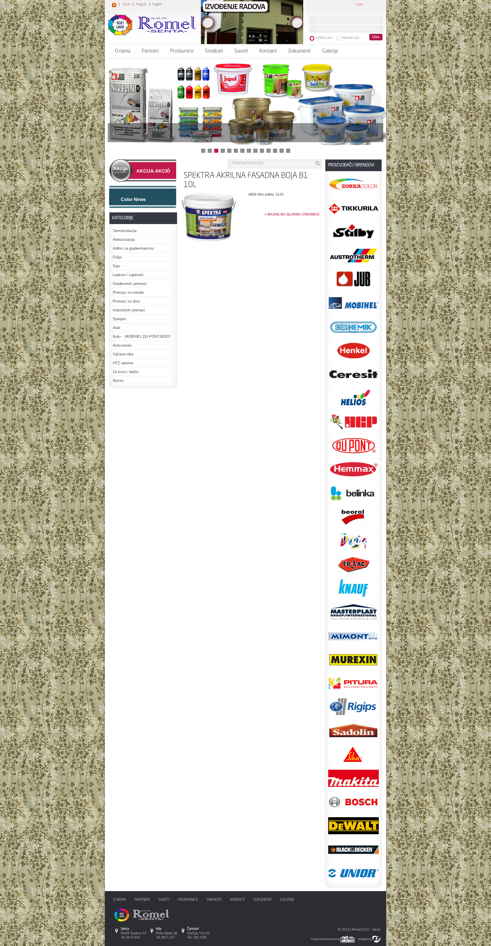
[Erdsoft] (377, 939)
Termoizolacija (124, 231)
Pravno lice (350, 38)
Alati (116, 328)
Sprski (126, 4)
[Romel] (152, 25)
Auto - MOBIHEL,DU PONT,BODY (142, 336)
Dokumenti (299, 51)
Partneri (150, 51)
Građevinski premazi (130, 283)
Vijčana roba (123, 354)
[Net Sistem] (348, 939)
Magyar (141, 4)
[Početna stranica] (114, 5)
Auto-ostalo (122, 345)
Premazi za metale (128, 292)
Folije (117, 257)
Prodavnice (182, 51)
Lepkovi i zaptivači (128, 275)
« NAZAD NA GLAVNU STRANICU (292, 214)
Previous (120, 102)
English (157, 4)
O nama (122, 51)
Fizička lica (324, 38)
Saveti (241, 51)
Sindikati (214, 51)
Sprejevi (119, 319)
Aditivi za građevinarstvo (133, 248)
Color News (133, 199)
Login (359, 4)
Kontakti (268, 51)
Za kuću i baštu (125, 372)
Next (371, 102)
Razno (118, 380)
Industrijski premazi (129, 310)
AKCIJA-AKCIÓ (153, 171)
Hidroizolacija (124, 239)
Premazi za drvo (126, 301)
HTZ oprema (123, 363)
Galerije (330, 51)
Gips (116, 266)
